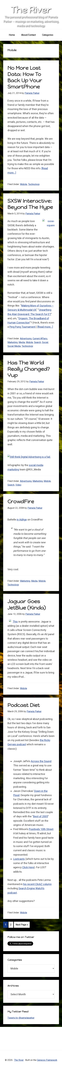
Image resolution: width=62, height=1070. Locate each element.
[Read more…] (45, 326)
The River (31, 9)
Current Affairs (40, 338)
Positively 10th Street (41, 829)
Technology (34, 184)
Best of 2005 (40, 816)
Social (45, 342)
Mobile (23, 184)
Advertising (26, 338)
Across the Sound (41, 761)
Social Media (14, 346)
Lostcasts (19, 858)
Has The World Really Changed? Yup (28, 369)
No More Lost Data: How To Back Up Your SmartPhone (24, 77)
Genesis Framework (47, 1060)
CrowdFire (20, 501)
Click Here (28, 867)
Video (18, 484)
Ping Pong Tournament (22, 326)
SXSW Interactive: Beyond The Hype (30, 204)
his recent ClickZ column (37, 884)
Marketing (12, 342)
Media (22, 342)
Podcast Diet (23, 705)
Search (37, 342)
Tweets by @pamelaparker (20, 1017)
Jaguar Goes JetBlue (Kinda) (26, 604)
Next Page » (21, 925)
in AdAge (22, 519)
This (15, 621)
